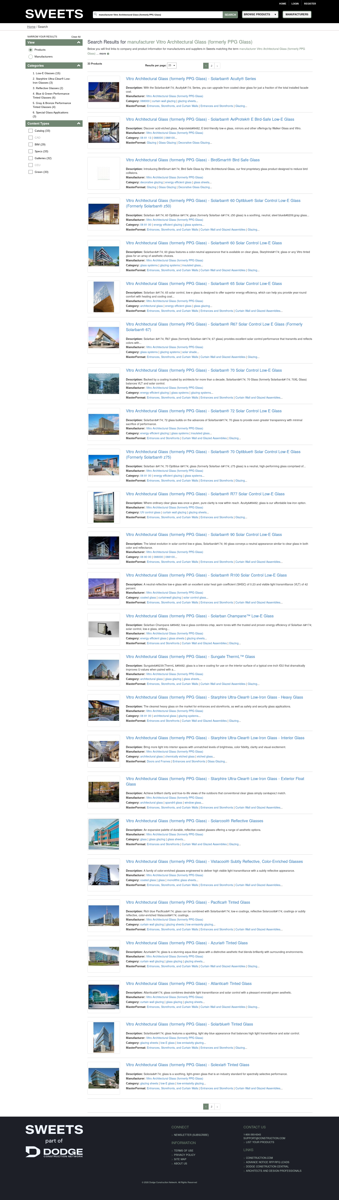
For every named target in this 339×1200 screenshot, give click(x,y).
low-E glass (160, 1163)
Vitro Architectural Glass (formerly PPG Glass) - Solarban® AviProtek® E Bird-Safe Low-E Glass (202, 120)
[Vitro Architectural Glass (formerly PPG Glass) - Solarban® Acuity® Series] (93, 90)
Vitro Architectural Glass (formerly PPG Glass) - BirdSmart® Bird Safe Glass (185, 167)
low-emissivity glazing (192, 1027)
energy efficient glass (171, 185)
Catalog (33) (21, 130)
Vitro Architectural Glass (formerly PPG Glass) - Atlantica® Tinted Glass (181, 1098)
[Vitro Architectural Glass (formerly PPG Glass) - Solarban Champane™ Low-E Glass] (93, 695)
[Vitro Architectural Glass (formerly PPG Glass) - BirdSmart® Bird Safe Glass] (93, 183)
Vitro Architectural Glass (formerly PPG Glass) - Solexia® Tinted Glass (180, 1191)
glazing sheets (179, 92)
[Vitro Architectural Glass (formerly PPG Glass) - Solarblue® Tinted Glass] (93, 1161)
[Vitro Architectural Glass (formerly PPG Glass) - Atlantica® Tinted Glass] (93, 1114)
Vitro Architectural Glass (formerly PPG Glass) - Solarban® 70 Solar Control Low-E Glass (196, 399)
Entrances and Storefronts (209, 97)
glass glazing (194, 329)
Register (310, 3)
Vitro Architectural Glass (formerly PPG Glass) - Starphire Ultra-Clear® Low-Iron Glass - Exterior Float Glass (213, 865)
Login (295, 3)
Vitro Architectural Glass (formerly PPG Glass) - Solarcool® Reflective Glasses (187, 911)
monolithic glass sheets (174, 977)
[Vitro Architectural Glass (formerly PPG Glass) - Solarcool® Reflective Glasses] (93, 928)
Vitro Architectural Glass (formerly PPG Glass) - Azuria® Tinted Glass (179, 1051)
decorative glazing (144, 185)
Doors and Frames (151, 842)
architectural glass (144, 329)
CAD (16, 137)
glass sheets (194, 185)
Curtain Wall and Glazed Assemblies (215, 242)
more (307, 49)
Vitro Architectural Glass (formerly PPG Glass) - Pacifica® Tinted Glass (180, 1005)
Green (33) (20, 171)
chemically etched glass (172, 837)
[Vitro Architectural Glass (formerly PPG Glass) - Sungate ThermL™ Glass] (93, 742)
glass (136, 930)
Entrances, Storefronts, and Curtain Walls (165, 97)
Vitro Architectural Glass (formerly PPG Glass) (167, 87)
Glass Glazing (160, 144)
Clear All (62, 36)
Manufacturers (21, 56)
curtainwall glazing (162, 651)
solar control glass (187, 651)
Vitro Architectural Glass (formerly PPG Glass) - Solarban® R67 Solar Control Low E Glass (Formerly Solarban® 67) (220, 353)
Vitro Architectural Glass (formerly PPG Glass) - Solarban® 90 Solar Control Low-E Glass (196, 586)
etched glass (197, 837)
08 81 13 (138, 139)
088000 (137, 92)
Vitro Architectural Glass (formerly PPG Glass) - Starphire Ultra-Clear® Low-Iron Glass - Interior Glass (207, 818)
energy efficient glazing (160, 237)
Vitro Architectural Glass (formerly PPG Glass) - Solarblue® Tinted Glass (182, 1144)
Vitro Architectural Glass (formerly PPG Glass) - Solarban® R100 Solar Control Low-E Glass (198, 632)
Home (282, 3)
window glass (185, 884)
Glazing (232, 97)
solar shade (182, 371)
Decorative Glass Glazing (186, 144)
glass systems (186, 237)
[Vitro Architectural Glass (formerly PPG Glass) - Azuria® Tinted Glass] (93, 1068)
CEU (16, 165)
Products (17, 49)
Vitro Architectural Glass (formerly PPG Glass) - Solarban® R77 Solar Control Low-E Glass (197, 539)
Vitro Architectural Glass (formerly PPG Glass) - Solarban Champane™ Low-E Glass (192, 679)
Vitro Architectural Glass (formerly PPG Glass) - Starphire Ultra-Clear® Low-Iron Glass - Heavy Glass (207, 772)
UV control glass (143, 558)
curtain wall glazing (156, 92)
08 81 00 (138, 237)
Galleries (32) (21, 158)
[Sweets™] (54, 13)
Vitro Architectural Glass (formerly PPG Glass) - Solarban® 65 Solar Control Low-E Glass (196, 306)
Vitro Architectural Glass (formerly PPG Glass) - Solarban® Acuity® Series (183, 74)
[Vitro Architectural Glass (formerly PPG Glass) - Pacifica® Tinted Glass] (93, 1021)
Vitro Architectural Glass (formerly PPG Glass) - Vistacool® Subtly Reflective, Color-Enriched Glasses (206, 958)
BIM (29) (18, 144)
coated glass (141, 651)
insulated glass (184, 282)
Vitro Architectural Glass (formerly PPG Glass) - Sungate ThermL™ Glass (183, 725)
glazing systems (162, 282)
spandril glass (166, 884)
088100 (162, 139)
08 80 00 (138, 604)
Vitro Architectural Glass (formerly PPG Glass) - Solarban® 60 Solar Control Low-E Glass (196, 260)
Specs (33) (20, 151)
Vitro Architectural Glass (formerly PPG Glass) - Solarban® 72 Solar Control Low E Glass (196, 446)
